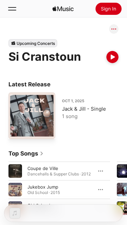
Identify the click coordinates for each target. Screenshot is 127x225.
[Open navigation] (12, 8)
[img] (62, 9)
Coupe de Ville (42, 168)
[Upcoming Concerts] (32, 43)
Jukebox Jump (42, 186)
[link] (26, 153)
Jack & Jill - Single (84, 109)
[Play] (112, 57)
